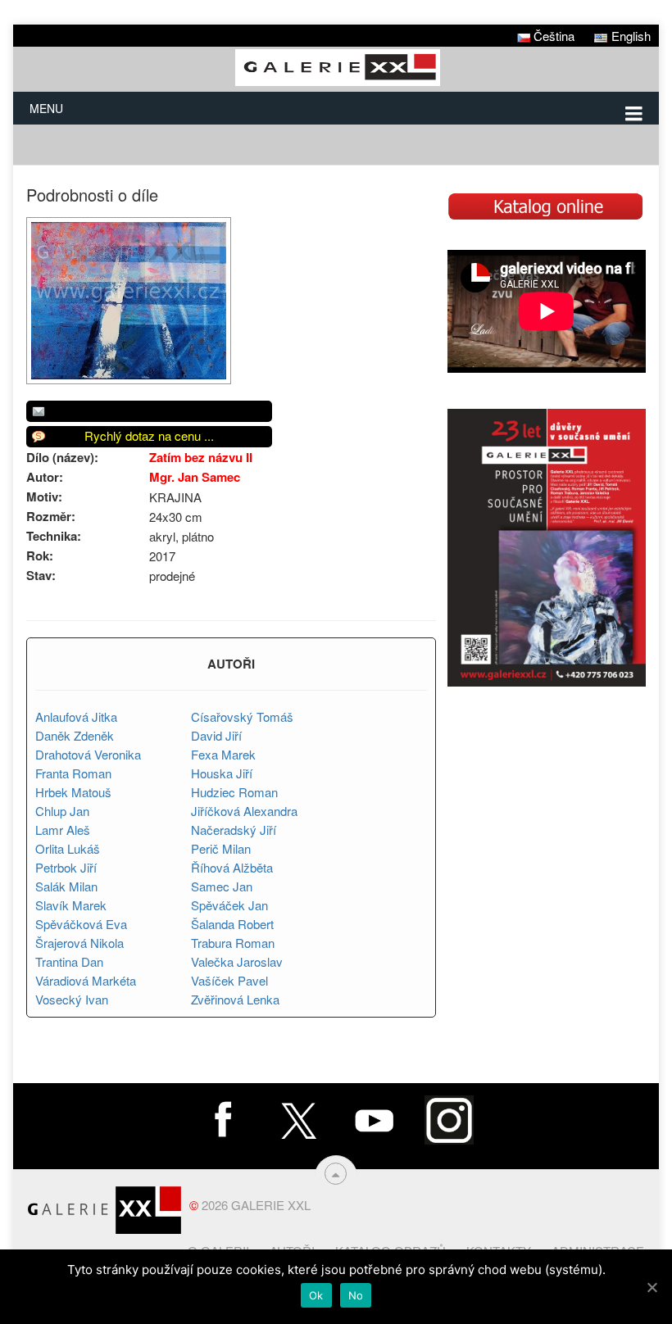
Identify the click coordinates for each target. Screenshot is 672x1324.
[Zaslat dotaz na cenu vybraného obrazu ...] (149, 411)
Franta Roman (73, 773)
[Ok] (651, 1287)
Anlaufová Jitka (76, 716)
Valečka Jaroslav (237, 961)
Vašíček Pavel (229, 980)
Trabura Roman (233, 942)
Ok (316, 1295)
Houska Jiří (221, 773)
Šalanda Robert (232, 923)
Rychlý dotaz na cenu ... (149, 435)
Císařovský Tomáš (242, 716)
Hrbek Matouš (73, 791)
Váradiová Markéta (85, 980)
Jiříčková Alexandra (244, 810)
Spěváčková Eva (81, 923)
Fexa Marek (223, 754)
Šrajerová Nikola (79, 942)
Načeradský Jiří (233, 829)
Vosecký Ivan (71, 999)
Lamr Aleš (62, 829)
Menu (46, 108)
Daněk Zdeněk (74, 735)
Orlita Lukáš (67, 848)
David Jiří (216, 735)
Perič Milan (221, 848)
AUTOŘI (231, 664)
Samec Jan (221, 886)
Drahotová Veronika (88, 754)
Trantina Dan (69, 961)
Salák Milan (66, 886)
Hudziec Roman (234, 791)
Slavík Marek (71, 905)
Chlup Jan (62, 810)
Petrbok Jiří (66, 867)
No (356, 1295)
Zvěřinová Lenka (235, 999)
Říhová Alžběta (232, 867)
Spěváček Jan (229, 905)
